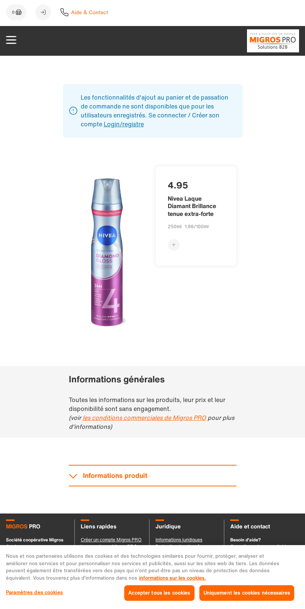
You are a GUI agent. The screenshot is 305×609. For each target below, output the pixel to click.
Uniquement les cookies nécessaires (246, 592)
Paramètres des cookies (34, 592)
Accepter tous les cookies (159, 592)
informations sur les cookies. (172, 578)
